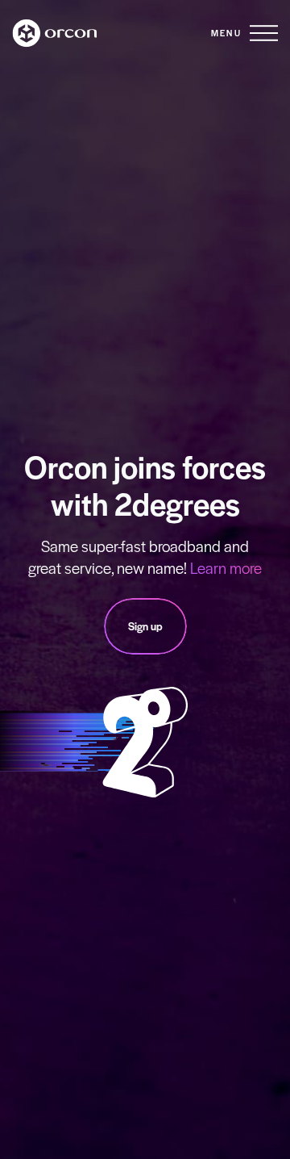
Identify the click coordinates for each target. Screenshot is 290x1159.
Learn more (226, 568)
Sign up (145, 626)
